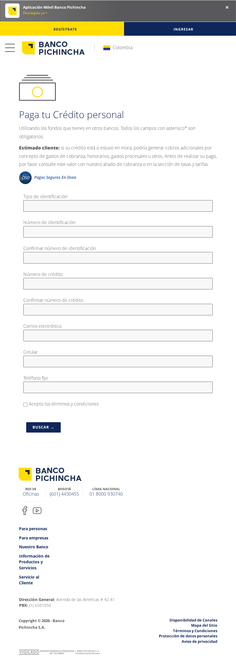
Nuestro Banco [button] (33, 546)
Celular (32, 351)
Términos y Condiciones (195, 630)
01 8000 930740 (106, 494)
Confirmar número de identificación (61, 248)
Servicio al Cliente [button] (29, 580)
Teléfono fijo (35, 378)
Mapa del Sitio (204, 625)
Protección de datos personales (188, 635)
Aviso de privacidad (199, 641)
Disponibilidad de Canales (193, 620)
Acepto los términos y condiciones (64, 404)
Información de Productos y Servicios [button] (34, 562)
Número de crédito (45, 274)
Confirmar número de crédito (55, 300)
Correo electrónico (44, 326)
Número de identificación (51, 222)
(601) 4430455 (64, 494)
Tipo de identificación (47, 196)
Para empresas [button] (33, 538)
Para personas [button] (33, 528)
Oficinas (31, 494)
